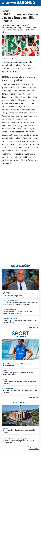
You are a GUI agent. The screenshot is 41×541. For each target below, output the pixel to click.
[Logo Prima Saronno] (20, 3)
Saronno (10, 62)
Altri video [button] (34, 448)
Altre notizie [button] (33, 327)
